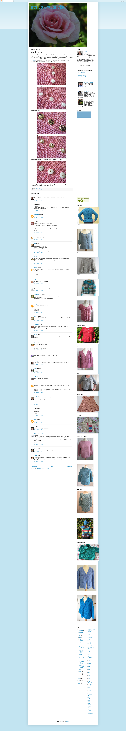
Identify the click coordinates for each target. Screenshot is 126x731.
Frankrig (90, 653)
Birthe (35, 287)
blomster (90, 633)
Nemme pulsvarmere (82, 75)
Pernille (35, 455)
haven (89, 659)
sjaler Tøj (91, 630)
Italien (89, 663)
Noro (89, 681)
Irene (86, 51)
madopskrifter (91, 676)
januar (80, 674)
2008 (79, 682)
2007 (79, 683)
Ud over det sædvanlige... (82, 658)
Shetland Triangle (90, 695)
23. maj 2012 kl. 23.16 (38, 372)
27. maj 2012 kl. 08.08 (38, 444)
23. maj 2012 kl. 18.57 (38, 239)
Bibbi (35, 419)
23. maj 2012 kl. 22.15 (38, 357)
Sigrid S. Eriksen (37, 294)
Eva (35, 196)
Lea (35, 384)
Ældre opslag (69, 466)
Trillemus (36, 267)
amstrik (35, 334)
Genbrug (90, 657)
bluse (36, 189)
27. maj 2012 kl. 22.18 (38, 461)
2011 (79, 676)
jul (88, 665)
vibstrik (35, 316)
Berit (35, 342)
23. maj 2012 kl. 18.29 (38, 210)
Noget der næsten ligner (81, 651)
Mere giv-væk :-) (87, 91)
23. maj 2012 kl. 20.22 (38, 320)
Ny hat (80, 654)
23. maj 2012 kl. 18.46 (38, 217)
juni (80, 637)
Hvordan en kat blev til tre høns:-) (81, 666)
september (81, 632)
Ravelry (89, 690)
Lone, (33, 60)
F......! (85, 99)
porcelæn (90, 685)
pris (89, 687)
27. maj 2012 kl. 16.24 (38, 451)
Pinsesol (80, 642)
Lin (34, 426)
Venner (89, 710)
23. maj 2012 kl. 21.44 (38, 330)
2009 (79, 680)
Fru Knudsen (37, 236)
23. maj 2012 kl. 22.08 (38, 349)
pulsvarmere (90, 688)
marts (80, 671)
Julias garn (81, 656)
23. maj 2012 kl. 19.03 (38, 252)
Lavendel (36, 353)
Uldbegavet (36, 214)
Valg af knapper (81, 645)
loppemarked (90, 673)
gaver (89, 656)
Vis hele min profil (80, 67)
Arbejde (89, 631)
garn (89, 654)
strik (41, 189)
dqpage (35, 304)
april (80, 669)
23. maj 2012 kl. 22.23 (38, 364)
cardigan (90, 642)
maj (80, 639)
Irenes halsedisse (81, 72)
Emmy (35, 368)
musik (89, 679)
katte (89, 666)
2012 (79, 629)
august (80, 634)
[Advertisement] (86, 129)
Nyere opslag (34, 466)
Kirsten (35, 448)
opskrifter (90, 684)
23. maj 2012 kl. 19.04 (38, 263)
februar (80, 673)
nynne (35, 396)
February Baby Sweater (91, 646)
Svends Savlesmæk (82, 76)
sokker (89, 701)
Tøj (88, 709)
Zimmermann (90, 713)
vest (89, 712)
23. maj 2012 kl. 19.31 (38, 275)
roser (89, 693)
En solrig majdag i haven (81, 647)
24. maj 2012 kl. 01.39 (38, 392)
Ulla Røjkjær (36, 324)
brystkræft (90, 637)
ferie (89, 650)
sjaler (89, 698)
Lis (34, 221)
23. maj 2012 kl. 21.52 (38, 338)
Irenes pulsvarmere (82, 73)
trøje (89, 707)
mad (89, 675)
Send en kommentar (37, 463)
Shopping (81, 640)
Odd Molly (90, 682)
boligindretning (91, 636)
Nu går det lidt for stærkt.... (89, 82)
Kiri (89, 667)
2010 (79, 678)
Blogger (67, 721)
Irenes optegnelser (49, 7)
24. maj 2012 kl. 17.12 (38, 415)
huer (89, 660)
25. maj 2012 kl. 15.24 (38, 429)
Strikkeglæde (37, 361)
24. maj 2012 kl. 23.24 (38, 422)
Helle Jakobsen (37, 279)
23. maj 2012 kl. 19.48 (38, 300)
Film (89, 651)
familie (89, 643)
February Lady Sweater (91, 648)
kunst (89, 672)
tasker (89, 706)
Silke (89, 697)
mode (89, 678)
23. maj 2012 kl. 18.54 (38, 232)
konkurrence (90, 670)
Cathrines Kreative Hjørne (39, 433)
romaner (90, 691)
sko (89, 700)
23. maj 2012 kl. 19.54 (38, 312)
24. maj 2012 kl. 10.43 (38, 404)
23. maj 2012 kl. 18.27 (38, 200)
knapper (38, 189)
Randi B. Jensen (37, 256)
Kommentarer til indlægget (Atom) (42, 468)
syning (89, 704)
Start (52, 466)
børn (89, 640)
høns (89, 662)
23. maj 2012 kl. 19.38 (38, 290)
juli (80, 635)
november (81, 630)
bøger (89, 639)
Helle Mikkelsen (37, 376)
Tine (35, 243)
